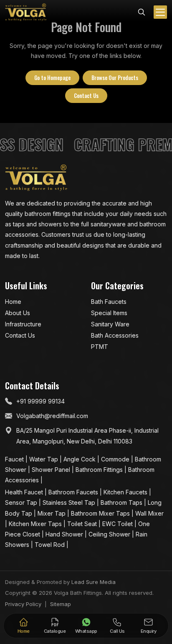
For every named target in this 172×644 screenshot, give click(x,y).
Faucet (15, 459)
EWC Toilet (118, 523)
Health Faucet (25, 492)
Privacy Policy (23, 604)
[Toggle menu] (160, 12)
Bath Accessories (115, 335)
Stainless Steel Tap (70, 502)
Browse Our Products (114, 77)
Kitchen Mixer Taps (36, 523)
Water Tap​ (44, 459)
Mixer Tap (52, 513)
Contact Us (86, 95)
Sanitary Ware (110, 324)
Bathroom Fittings (100, 469)
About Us (17, 312)
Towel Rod (50, 544)
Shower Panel (52, 469)
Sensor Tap (22, 502)
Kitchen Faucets (126, 492)
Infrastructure (23, 324)
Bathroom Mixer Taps (101, 513)
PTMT (99, 346)
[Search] (141, 11)
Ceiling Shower (110, 534)
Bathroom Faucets (74, 492)
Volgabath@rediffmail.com (52, 415)
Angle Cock (80, 459)
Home (13, 301)
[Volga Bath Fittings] (26, 12)
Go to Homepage (52, 77)
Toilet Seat (83, 523)
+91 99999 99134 (40, 401)
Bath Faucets (108, 301)
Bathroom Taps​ (122, 502)
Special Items (109, 312)
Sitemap (60, 604)
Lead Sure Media (93, 582)
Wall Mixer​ (149, 513)
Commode (116, 459)
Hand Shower (65, 534)
